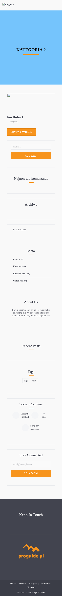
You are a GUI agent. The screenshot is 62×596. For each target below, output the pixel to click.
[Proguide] (8, 4)
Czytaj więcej (22, 132)
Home (13, 583)
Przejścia (33, 583)
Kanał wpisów (19, 266)
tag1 (26, 380)
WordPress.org (20, 280)
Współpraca (46, 583)
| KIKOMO (40, 592)
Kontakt (31, 587)
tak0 (34, 380)
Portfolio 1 (31, 103)
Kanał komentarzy (21, 273)
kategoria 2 (31, 108)
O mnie (22, 583)
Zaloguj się (18, 259)
